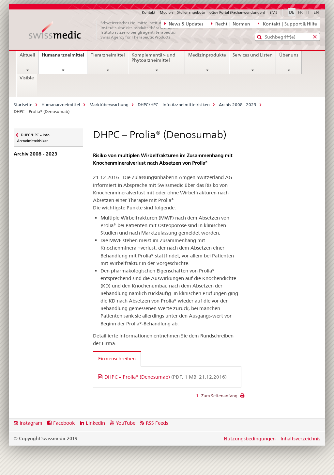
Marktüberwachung (109, 104)
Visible (27, 77)
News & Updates (186, 23)
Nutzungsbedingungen (250, 438)
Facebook (64, 423)
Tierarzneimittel (108, 54)
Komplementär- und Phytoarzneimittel (153, 57)
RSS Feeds (157, 423)
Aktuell (27, 54)
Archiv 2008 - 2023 (237, 104)
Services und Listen (253, 54)
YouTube (125, 423)
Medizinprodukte (207, 54)
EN (316, 12)
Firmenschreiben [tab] (117, 358)
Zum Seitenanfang (218, 395)
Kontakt (148, 12)
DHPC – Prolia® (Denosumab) (165, 377)
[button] (260, 37)
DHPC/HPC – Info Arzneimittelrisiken (174, 104)
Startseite (23, 104)
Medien (166, 12)
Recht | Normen (232, 23)
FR (300, 12)
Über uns (288, 54)
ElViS (273, 12)
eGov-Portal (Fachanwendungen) (237, 12)
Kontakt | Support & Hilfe (289, 23)
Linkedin (95, 423)
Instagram (31, 423)
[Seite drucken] (242, 397)
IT (308, 12)
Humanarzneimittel (64, 57)
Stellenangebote (191, 12)
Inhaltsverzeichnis (300, 438)
